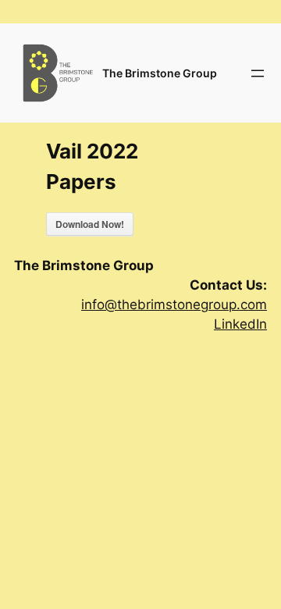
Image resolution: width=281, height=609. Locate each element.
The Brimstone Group (159, 73)
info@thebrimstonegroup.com (174, 304)
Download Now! (89, 224)
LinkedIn (240, 324)
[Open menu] (257, 73)
